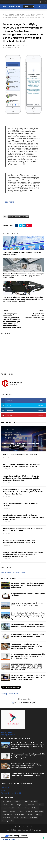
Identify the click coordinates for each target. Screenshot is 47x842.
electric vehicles (7, 814)
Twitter (24, 405)
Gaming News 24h (8, 735)
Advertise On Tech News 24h (11, 793)
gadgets (29, 814)
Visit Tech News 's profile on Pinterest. (14, 572)
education (29, 811)
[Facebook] (15, 826)
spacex (16, 818)
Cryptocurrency (29, 805)
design (21, 811)
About (3, 790)
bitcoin (5, 811)
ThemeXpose (36, 830)
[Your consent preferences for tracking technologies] (43, 838)
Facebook (11, 14)
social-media (21, 14)
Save (30, 225)
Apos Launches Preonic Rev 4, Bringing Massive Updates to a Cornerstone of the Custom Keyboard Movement (27, 646)
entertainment (19, 814)
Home (4, 14)
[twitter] (37, 2)
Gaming (39, 805)
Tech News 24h (7, 732)
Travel (20, 808)
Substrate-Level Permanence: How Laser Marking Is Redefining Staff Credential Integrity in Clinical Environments (23, 276)
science (38, 814)
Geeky (4, 808)
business (12, 811)
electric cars (39, 811)
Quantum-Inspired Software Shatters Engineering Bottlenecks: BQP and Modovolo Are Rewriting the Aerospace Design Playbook (23, 299)
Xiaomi (27, 808)
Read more (9, 202)
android (34, 808)
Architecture (17, 801)
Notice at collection (11, 839)
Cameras (5, 805)
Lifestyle (12, 808)
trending (5, 821)
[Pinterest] (42, 2)
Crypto (19, 805)
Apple (9, 801)
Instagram (24, 410)
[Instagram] (40, 2)
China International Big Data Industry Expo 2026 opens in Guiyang (22, 253)
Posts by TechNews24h (9, 694)
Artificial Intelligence (30, 801)
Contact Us (5, 788)
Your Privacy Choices (18, 835)
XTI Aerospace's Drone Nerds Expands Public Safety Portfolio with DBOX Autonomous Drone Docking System (28, 656)
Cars (12, 805)
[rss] (45, 2)
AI (3, 801)
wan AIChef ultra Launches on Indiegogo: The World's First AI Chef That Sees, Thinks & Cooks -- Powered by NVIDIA (28, 677)
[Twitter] (19, 826)
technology (31, 14)
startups (23, 818)
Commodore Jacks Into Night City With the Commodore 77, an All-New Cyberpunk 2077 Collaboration (27, 585)
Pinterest (24, 415)
